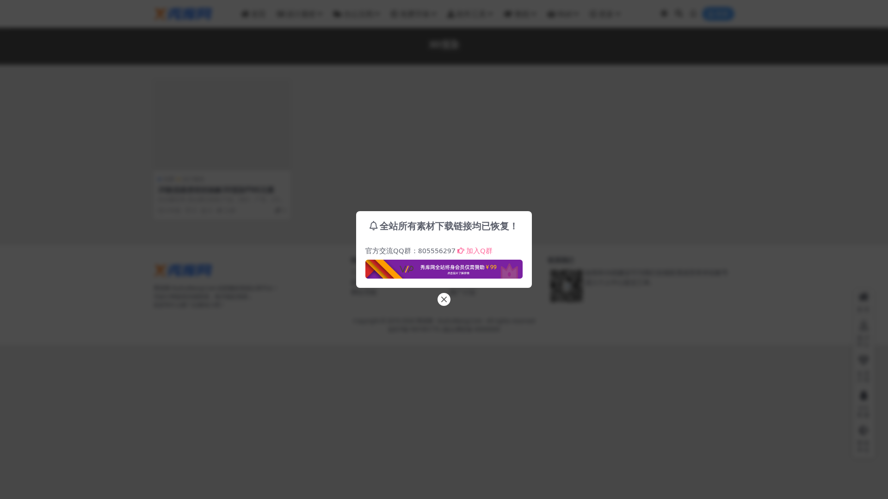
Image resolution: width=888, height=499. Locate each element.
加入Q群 (479, 250)
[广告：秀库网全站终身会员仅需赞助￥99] (444, 266)
